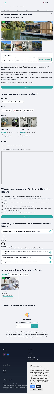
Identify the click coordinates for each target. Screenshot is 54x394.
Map (4, 368)
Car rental (5, 372)
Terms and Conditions (33, 359)
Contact (30, 352)
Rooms (16, 10)
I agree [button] (32, 386)
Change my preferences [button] (36, 389)
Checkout (17, 57)
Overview (6, 10)
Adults (29, 57)
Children (35, 57)
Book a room (27, 87)
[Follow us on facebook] (8, 354)
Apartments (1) (5, 274)
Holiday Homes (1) (13, 274)
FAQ (47, 10)
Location (27, 10)
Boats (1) (26, 274)
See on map (27, 149)
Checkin (5, 57)
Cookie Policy (31, 357)
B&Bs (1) (20, 274)
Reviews (37, 10)
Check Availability (45, 59)
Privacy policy (31, 355)
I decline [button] (38, 386)
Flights (4, 370)
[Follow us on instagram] (4, 354)
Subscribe (34, 326)
